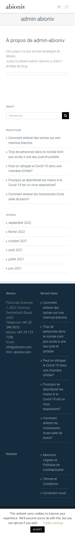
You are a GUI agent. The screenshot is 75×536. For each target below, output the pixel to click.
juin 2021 (15, 268)
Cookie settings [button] (53, 523)
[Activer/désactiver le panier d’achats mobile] (59, 7)
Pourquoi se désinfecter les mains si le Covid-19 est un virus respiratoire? (54, 396)
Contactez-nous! (54, 493)
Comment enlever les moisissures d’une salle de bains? (52, 428)
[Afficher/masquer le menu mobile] (67, 7)
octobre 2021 (17, 241)
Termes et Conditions (50, 481)
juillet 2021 (16, 259)
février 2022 (16, 232)
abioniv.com (22, 352)
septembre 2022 (19, 223)
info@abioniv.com (19, 347)
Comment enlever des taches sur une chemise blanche (55, 310)
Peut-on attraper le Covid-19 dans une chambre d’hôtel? (55, 368)
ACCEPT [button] (37, 529)
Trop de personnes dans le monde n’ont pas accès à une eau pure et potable (54, 339)
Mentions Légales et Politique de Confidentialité (53, 462)
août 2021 (15, 250)
